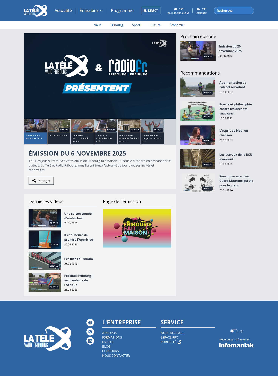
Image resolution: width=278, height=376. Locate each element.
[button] (100, 75)
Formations (112, 337)
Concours (110, 351)
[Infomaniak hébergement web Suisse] (236, 345)
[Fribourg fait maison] (137, 228)
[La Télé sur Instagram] (90, 331)
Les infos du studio (78, 259)
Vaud (98, 25)
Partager (44, 181)
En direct (151, 11)
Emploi (107, 342)
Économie (177, 25)
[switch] (234, 331)
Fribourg (117, 25)
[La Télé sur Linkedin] (90, 341)
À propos (109, 333)
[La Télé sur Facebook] (90, 322)
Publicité (168, 342)
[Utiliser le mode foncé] (241, 331)
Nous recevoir (172, 333)
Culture (155, 25)
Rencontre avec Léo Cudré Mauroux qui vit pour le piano (236, 180)
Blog (106, 346)
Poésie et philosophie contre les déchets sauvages (235, 108)
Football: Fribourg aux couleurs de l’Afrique (77, 280)
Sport (136, 25)
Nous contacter (116, 355)
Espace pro (169, 337)
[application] (100, 76)
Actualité (63, 10)
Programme (122, 10)
